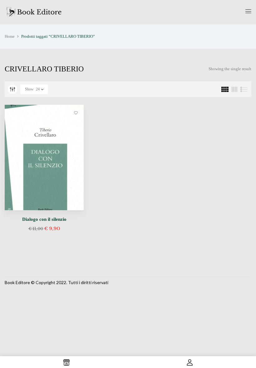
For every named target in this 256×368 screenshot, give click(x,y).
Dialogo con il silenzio (44, 219)
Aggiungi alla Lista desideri (76, 112)
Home (10, 36)
